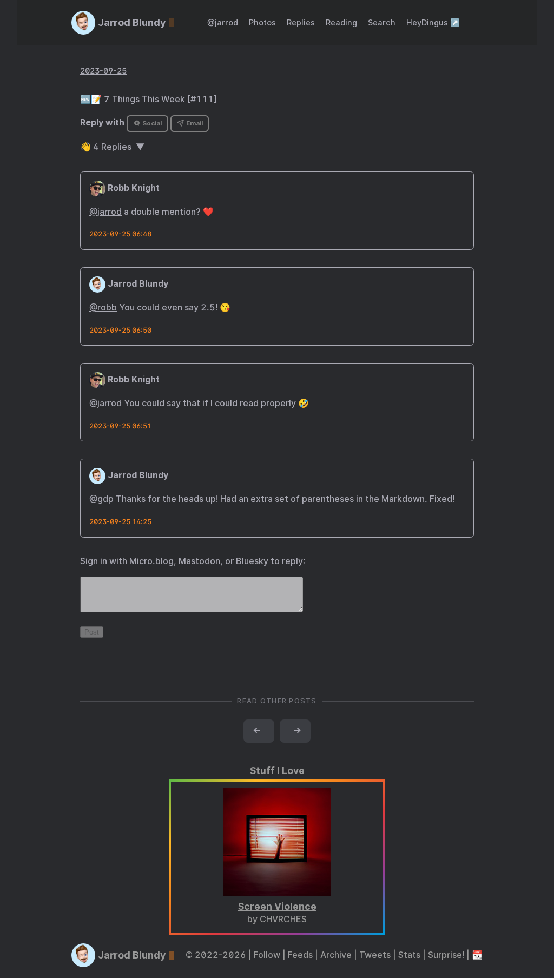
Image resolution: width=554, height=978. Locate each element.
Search (381, 22)
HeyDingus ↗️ (433, 22)
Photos (262, 22)
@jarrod (222, 22)
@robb (103, 307)
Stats (409, 955)
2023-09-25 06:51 (120, 426)
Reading (341, 22)
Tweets (375, 955)
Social (151, 123)
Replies (301, 22)
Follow (267, 955)
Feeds (300, 955)
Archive (336, 955)
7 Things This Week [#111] (160, 99)
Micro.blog (151, 561)
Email (193, 123)
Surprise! (446, 955)
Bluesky (252, 561)
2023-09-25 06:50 (120, 330)
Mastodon (199, 561)
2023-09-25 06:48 (120, 234)
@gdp (101, 499)
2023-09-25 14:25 (120, 522)
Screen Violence (277, 906)
